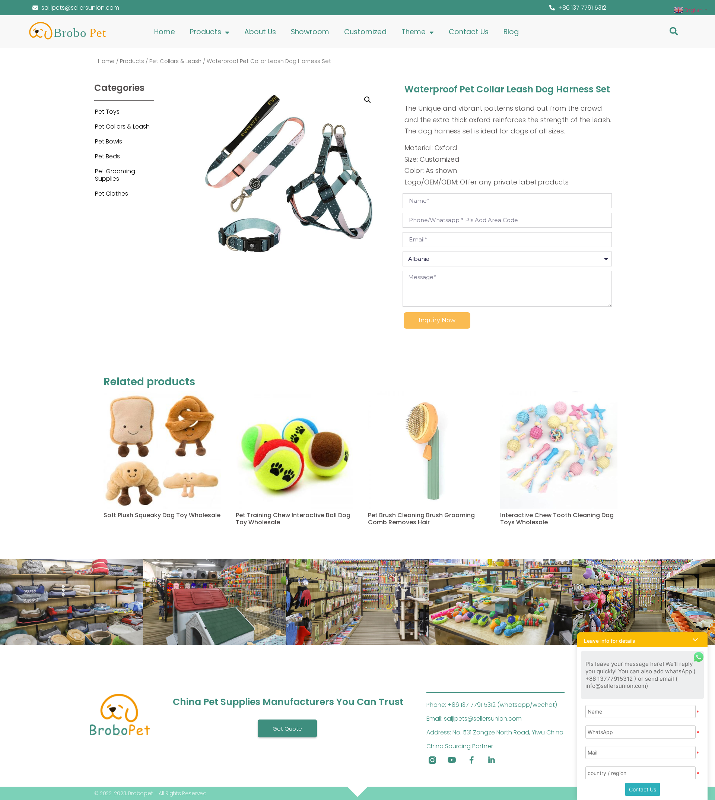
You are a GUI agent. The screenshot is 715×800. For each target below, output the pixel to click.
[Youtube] (452, 760)
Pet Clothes (111, 193)
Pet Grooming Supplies (115, 175)
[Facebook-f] (472, 760)
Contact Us (469, 32)
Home (164, 32)
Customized (365, 32)
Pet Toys (107, 111)
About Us (260, 32)
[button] (673, 31)
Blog (511, 32)
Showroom (310, 32)
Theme (413, 32)
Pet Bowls (108, 141)
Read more (118, 534)
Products (205, 32)
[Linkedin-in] (492, 760)
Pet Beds (107, 156)
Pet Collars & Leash (175, 61)
